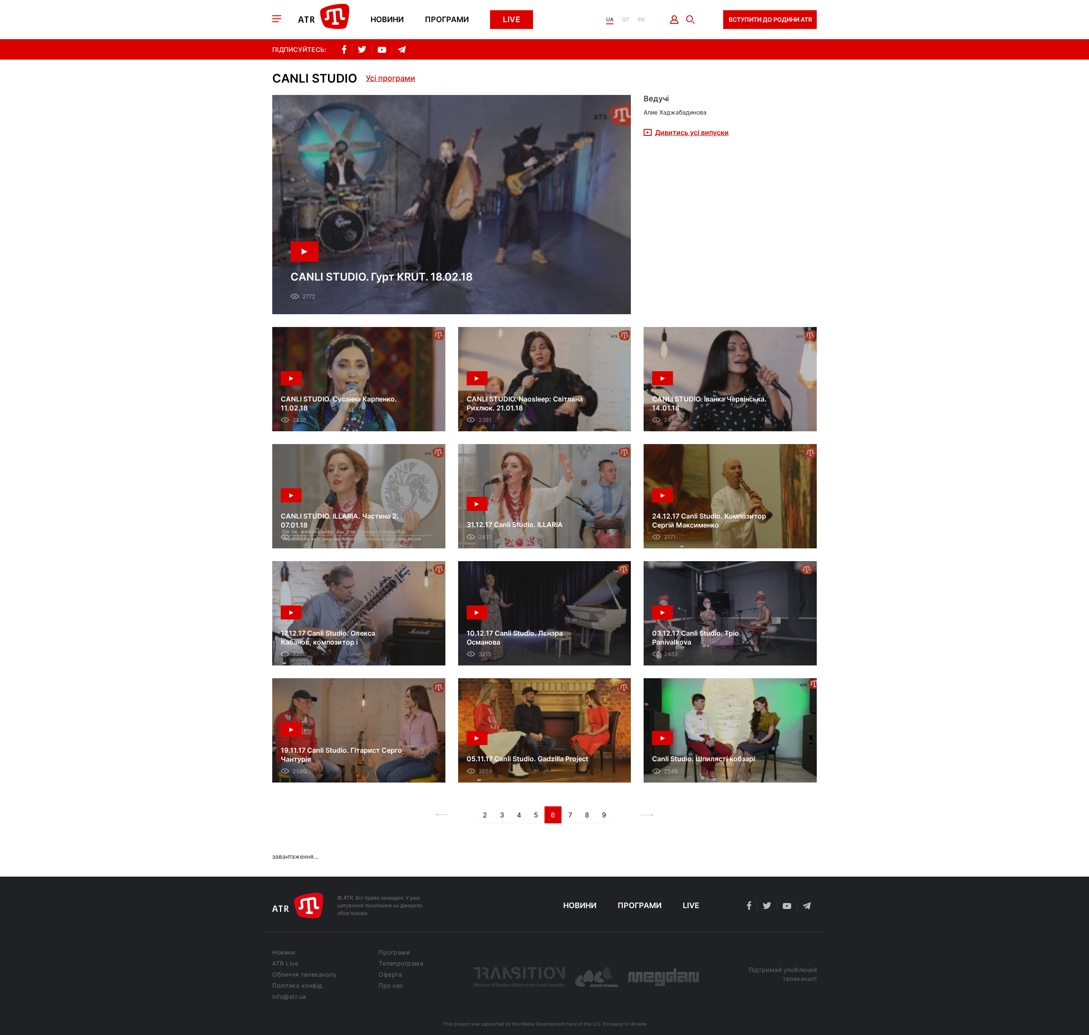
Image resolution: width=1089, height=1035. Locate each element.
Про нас (391, 986)
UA (609, 19)
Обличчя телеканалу (304, 975)
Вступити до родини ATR (770, 19)
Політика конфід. (298, 986)
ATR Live (285, 963)
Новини (387, 19)
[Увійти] (674, 19)
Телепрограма (401, 963)
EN (641, 19)
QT (625, 19)
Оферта (390, 975)
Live (511, 19)
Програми (447, 19)
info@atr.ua (289, 997)
